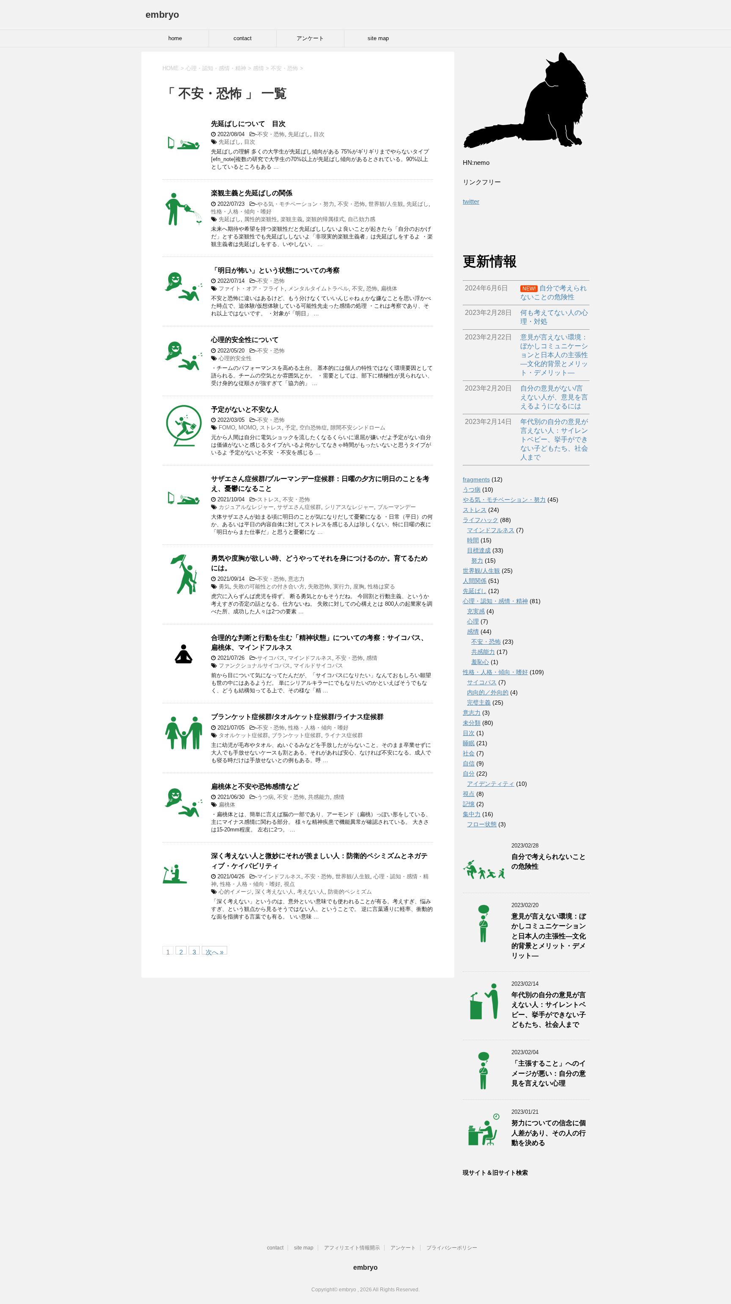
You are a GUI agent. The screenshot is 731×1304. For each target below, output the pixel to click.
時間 (473, 540)
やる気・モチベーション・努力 (295, 204)
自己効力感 (361, 219)
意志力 (296, 579)
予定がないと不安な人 (245, 409)
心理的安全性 (235, 358)
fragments (476, 479)
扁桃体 (389, 288)
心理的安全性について (245, 339)
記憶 (469, 804)
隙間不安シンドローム (357, 427)
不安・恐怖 (271, 134)
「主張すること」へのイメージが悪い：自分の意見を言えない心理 (548, 1073)
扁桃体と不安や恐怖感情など (255, 786)
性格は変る (381, 586)
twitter (471, 201)
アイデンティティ (490, 783)
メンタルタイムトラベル (318, 288)
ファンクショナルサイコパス (254, 665)
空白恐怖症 (313, 427)
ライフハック (480, 520)
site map (378, 38)
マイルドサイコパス (318, 665)
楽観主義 (291, 219)
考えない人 (310, 891)
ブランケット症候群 (296, 735)
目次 (318, 134)
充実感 (476, 611)
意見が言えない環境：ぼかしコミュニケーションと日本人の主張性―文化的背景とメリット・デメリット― (548, 936)
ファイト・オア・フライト (252, 288)
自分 (469, 773)
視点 (289, 884)
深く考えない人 (274, 891)
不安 (357, 288)
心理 (473, 621)
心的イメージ (235, 891)
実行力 (341, 586)
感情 (371, 658)
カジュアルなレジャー (246, 507)
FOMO (227, 427)
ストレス (271, 427)
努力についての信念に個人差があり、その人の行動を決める (548, 1132)
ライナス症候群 (343, 735)
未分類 (472, 722)
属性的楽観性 (260, 219)
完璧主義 (479, 702)
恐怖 (371, 288)
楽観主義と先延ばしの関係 (251, 193)
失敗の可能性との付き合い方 (269, 586)
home (175, 38)
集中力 (472, 814)
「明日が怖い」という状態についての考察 (275, 270)
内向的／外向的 (487, 692)
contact (243, 38)
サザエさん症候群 (299, 507)
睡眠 (469, 743)
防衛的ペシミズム (350, 891)
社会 (469, 753)
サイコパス (271, 658)
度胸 (358, 586)
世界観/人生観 (385, 204)
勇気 (224, 586)
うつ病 (265, 797)
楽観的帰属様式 (325, 219)
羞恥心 (480, 662)
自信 (469, 763)
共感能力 (319, 797)
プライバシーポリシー (451, 1248)
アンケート (310, 38)
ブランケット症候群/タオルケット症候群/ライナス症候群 (297, 716)
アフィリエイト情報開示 (352, 1248)
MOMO (247, 427)
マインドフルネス (310, 658)
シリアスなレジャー (349, 507)
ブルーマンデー (396, 507)
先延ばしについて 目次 (248, 123)
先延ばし (299, 134)
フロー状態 (482, 824)
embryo (162, 14)
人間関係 (474, 580)
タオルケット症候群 (243, 735)
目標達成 (479, 550)
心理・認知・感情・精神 (495, 601)
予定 (290, 427)
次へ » (214, 951)
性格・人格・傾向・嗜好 (241, 211)
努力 (477, 560)
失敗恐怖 (319, 586)
